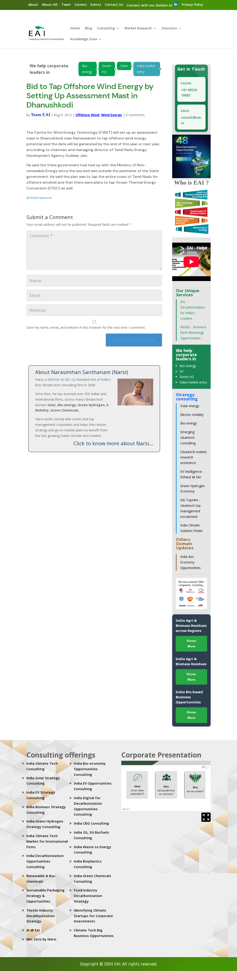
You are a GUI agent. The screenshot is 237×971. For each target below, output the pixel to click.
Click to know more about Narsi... (113, 443)
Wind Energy (111, 115)
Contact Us (114, 4)
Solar (124, 66)
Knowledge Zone (83, 39)
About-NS (50, 4)
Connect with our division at (150, 5)
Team (66, 4)
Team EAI (40, 114)
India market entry (146, 69)
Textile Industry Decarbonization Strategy (40, 916)
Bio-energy (87, 69)
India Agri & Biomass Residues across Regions (191, 625)
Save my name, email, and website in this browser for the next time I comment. (86, 327)
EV (181, 371)
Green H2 (106, 69)
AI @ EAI (33, 930)
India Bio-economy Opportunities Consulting (90, 769)
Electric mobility (192, 414)
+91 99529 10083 (189, 93)
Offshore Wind (87, 115)
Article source (38, 197)
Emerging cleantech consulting (188, 437)
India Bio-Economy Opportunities (190, 562)
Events (95, 4)
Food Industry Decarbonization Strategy (88, 895)
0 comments (135, 115)
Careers (81, 4)
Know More (191, 643)
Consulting (106, 28)
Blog (88, 28)
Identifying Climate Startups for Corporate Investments (93, 916)
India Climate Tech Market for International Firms (47, 841)
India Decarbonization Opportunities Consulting (45, 861)
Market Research (138, 28)
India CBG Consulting (91, 823)
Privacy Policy (192, 4)
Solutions (169, 28)
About (33, 4)
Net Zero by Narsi (41, 939)
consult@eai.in (191, 120)
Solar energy (189, 406)
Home (75, 28)
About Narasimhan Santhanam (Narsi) (81, 371)
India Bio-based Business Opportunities (189, 697)
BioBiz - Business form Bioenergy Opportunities (193, 332)
